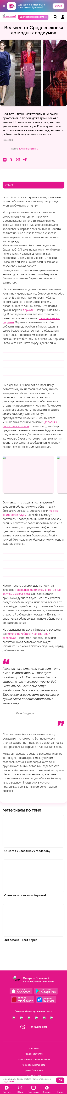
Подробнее (8, 1081)
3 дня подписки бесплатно (33, 17)
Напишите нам (38, 1026)
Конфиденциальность (33, 1065)
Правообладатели (33, 1070)
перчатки (29, 310)
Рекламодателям (34, 1054)
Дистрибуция (33, 1076)
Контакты (33, 1048)
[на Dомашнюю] (9, 16)
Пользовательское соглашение (33, 1059)
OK (60, 1080)
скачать (58, 6)
